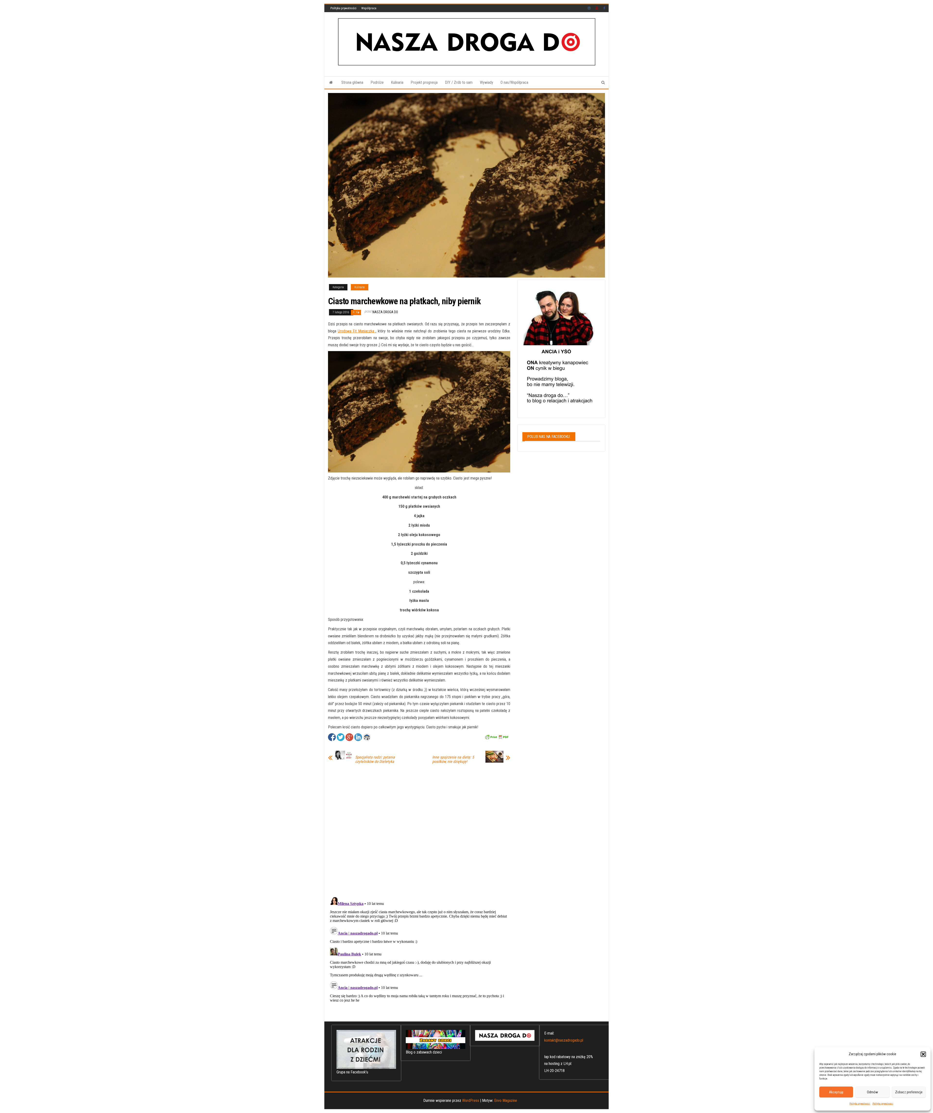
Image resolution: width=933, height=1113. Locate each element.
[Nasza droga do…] (331, 82)
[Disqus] (419, 829)
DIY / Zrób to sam (459, 82)
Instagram (589, 8)
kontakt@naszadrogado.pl (563, 1040)
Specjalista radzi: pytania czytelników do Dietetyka (375, 759)
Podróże (377, 82)
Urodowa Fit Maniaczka (357, 331)
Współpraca (368, 8)
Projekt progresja (424, 82)
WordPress (470, 1100)
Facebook (605, 8)
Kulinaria (397, 82)
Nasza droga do (385, 312)
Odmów (872, 1092)
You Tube (597, 8)
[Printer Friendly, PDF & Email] (496, 737)
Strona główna (352, 82)
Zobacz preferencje (909, 1092)
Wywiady (486, 82)
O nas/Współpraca (514, 82)
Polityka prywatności (859, 1103)
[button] (923, 1054)
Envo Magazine (505, 1100)
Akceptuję (836, 1092)
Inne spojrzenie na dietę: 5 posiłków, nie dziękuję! (453, 759)
